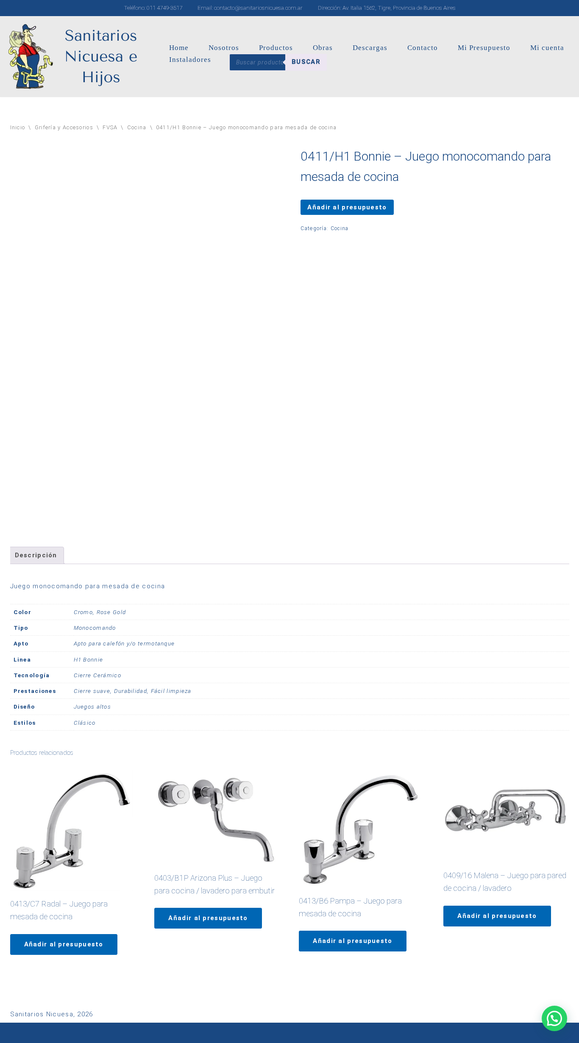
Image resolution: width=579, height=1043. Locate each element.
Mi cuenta (547, 48)
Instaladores (190, 60)
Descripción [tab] (36, 555)
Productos (276, 48)
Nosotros (224, 48)
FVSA (110, 127)
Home (179, 48)
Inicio (17, 127)
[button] (554, 1018)
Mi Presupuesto (484, 48)
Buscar (306, 62)
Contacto (422, 48)
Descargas (370, 48)
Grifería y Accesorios (64, 127)
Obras (323, 48)
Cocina (137, 127)
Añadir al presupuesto (347, 207)
